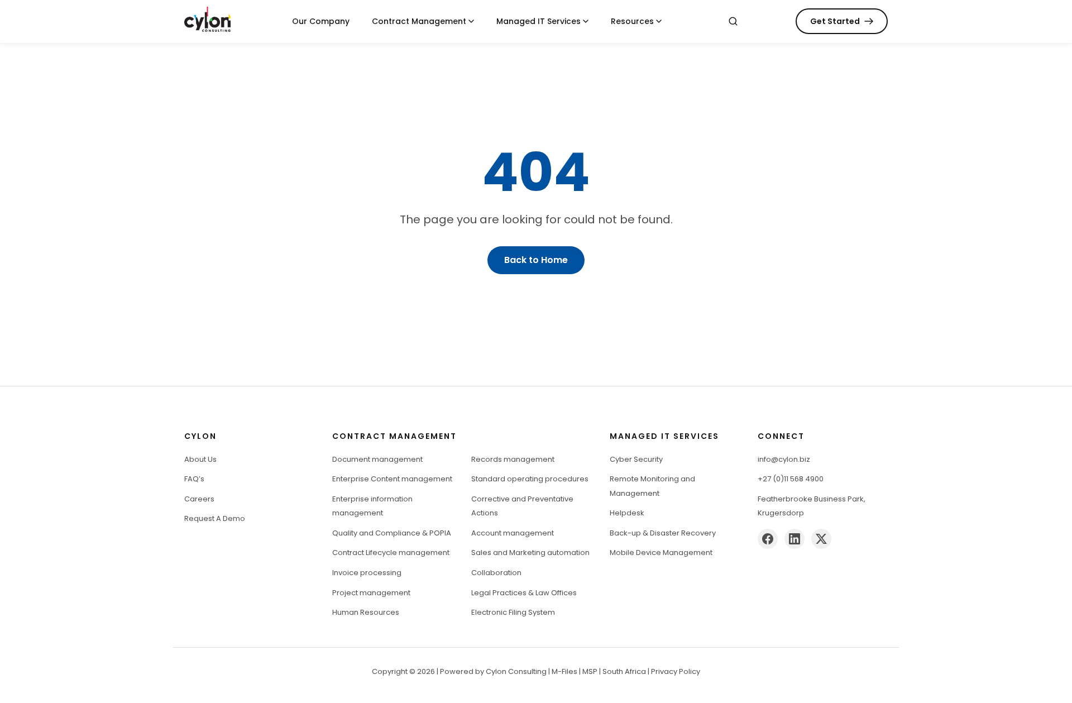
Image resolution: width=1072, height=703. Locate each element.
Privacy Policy (675, 671)
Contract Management (419, 21)
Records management (512, 459)
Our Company (321, 21)
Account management (512, 533)
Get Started (835, 21)
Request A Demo (214, 518)
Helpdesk (627, 513)
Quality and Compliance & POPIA (391, 533)
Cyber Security (636, 459)
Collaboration (496, 572)
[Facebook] (768, 539)
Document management (377, 459)
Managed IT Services (538, 21)
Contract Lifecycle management (390, 552)
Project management (371, 592)
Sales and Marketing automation (530, 552)
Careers (199, 499)
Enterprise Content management (392, 479)
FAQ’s (194, 479)
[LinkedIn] (794, 539)
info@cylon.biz (784, 459)
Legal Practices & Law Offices (524, 592)
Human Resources (365, 612)
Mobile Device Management (661, 552)
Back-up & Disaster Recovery (663, 533)
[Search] (733, 21)
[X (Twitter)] (821, 539)
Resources (632, 21)
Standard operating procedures (529, 479)
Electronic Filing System (513, 612)
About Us (200, 459)
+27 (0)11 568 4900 (791, 479)
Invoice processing (366, 572)
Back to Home (536, 260)
